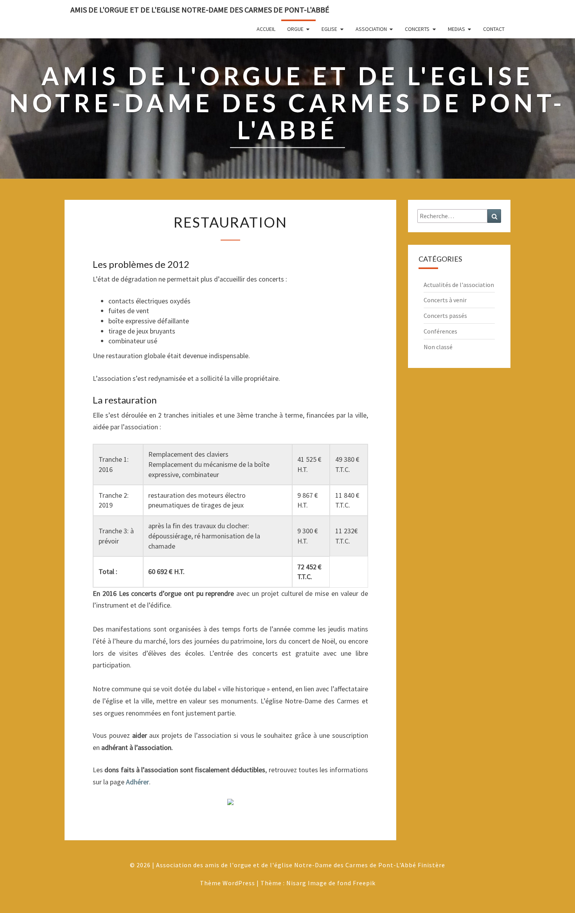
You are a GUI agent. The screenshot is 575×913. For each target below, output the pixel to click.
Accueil (266, 28)
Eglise (329, 28)
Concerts (417, 28)
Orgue (295, 28)
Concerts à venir (445, 300)
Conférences (440, 331)
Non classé (438, 347)
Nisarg (296, 883)
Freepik (364, 883)
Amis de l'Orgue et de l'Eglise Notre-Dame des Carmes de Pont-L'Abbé (199, 9)
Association (371, 28)
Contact (494, 28)
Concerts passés (445, 315)
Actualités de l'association (459, 285)
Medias (456, 28)
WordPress (239, 883)
